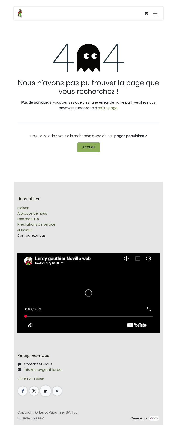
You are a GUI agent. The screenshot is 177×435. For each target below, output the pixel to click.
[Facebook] (22, 391)
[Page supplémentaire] (57, 391)
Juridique (25, 230)
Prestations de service (36, 224)
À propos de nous (32, 213)
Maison (23, 208)
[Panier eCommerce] (146, 13)
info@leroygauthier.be (43, 370)
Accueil (88, 147)
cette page (108, 108)
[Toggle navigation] (155, 13)
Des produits (28, 219)
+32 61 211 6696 (30, 379)
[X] (34, 391)
